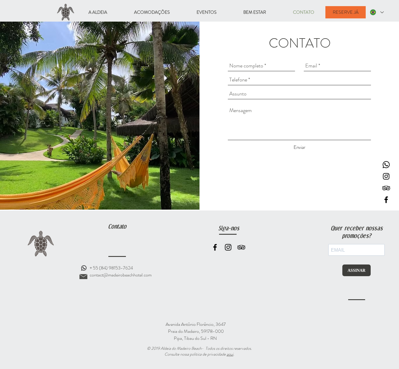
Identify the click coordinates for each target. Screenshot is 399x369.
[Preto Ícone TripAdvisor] (386, 188)
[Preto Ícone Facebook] (386, 199)
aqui (230, 354)
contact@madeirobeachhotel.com (121, 274)
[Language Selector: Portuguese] (377, 12)
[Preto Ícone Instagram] (386, 176)
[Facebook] (215, 247)
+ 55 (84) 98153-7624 (111, 267)
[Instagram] (228, 247)
